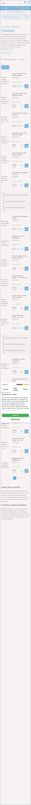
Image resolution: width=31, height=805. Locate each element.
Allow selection (15, 419)
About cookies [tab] (15, 389)
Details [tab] (25, 389)
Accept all (15, 415)
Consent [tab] (5, 389)
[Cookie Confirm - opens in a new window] (22, 384)
